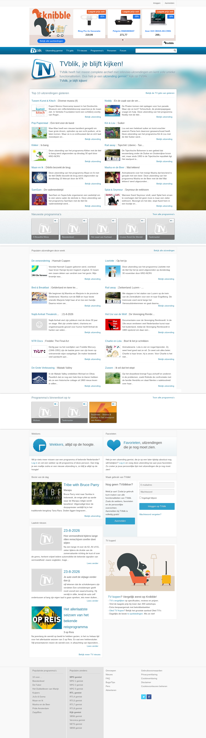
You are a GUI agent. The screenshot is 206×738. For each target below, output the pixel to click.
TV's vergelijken (116, 601)
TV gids (69, 50)
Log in (34, 463)
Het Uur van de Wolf (116, 314)
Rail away (110, 145)
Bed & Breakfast (40, 287)
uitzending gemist (115, 76)
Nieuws (109, 674)
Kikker (35, 145)
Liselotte (109, 260)
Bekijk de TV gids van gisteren (160, 93)
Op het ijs (122, 260)
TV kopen (114, 596)
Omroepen (111, 671)
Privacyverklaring (149, 674)
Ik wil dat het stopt (125, 367)
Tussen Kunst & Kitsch (44, 100)
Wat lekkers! (133, 167)
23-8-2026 (72, 530)
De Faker (36, 685)
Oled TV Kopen (116, 610)
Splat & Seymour (114, 189)
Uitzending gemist (54, 50)
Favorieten (132, 443)
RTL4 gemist (76, 697)
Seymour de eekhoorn (137, 189)
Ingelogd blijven (149, 498)
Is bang (45, 145)
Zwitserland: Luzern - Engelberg (135, 287)
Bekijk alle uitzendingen (164, 251)
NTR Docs (37, 341)
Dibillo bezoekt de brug (58, 167)
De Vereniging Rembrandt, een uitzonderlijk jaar (155, 314)
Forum (123, 50)
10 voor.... (37, 677)
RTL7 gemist (76, 704)
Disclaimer (146, 682)
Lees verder (92, 563)
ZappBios (36, 712)
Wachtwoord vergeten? (150, 514)
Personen (111, 50)
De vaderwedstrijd (53, 189)
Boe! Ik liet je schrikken (136, 341)
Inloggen (156, 3)
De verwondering (41, 260)
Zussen (109, 367)
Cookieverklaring (149, 678)
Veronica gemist (77, 720)
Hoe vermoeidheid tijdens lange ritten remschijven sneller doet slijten (81, 539)
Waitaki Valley (64, 367)
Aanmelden (169, 3)
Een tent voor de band (62, 123)
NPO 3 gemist (76, 689)
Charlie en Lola (113, 341)
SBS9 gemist (76, 728)
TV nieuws (82, 50)
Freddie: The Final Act (57, 341)
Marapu (68, 490)
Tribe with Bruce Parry (81, 485)
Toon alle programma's (163, 214)
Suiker (121, 123)
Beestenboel (38, 681)
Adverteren (111, 690)
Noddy (108, 100)
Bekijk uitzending (93, 117)
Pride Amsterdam (40, 708)
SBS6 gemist (76, 716)
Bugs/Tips (110, 682)
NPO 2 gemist (76, 685)
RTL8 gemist (76, 708)
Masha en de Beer (114, 167)
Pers (108, 686)
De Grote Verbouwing (43, 367)
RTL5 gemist (76, 700)
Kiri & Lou (110, 123)
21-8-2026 (67, 314)
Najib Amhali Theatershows (46, 314)
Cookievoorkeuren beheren (154, 686)
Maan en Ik (37, 167)
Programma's (97, 50)
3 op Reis (69, 632)
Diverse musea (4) (68, 100)
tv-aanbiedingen (135, 614)
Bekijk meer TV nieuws (89, 654)
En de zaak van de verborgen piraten (134, 100)
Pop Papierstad (40, 123)
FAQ (108, 678)
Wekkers (56, 444)
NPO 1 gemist (76, 681)
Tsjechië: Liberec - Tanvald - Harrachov (138, 145)
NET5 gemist (76, 724)
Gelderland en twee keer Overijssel (70, 287)
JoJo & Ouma (38, 697)
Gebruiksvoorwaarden (151, 671)
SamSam (36, 189)
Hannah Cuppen (61, 260)
